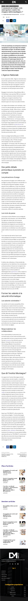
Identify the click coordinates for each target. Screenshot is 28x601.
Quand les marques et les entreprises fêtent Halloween (7, 455)
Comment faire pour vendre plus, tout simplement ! (9, 541)
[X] (11, 20)
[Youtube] (18, 564)
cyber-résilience (12, 430)
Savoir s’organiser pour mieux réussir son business (10, 480)
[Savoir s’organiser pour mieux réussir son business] (22, 480)
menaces (8, 340)
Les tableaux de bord (13, 6)
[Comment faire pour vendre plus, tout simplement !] (22, 542)
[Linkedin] (14, 20)
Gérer (7, 6)
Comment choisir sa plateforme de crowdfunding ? (22, 455)
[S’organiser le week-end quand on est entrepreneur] (22, 472)
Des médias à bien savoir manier (10, 506)
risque (3, 392)
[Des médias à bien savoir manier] (22, 508)
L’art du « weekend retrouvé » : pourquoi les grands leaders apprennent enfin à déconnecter (10, 489)
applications (14, 271)
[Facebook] (7, 20)
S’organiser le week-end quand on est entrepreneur (10, 472)
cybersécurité (18, 124)
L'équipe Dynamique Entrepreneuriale (11, 14)
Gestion (3, 6)
